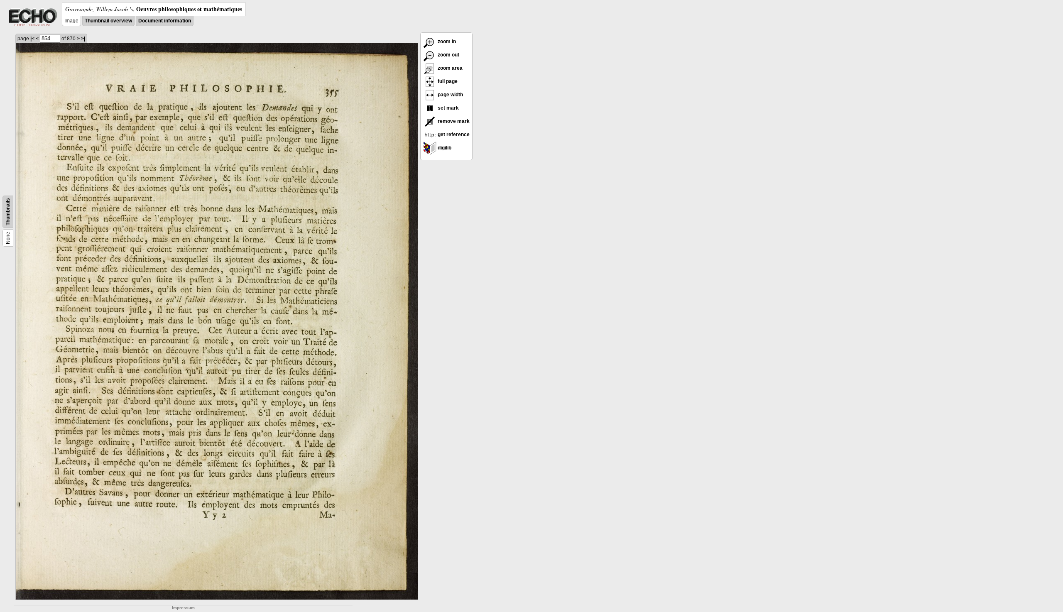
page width (449, 95)
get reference (453, 134)
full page (447, 81)
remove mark (453, 121)
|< (32, 39)
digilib (443, 148)
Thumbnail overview (108, 21)
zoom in (446, 41)
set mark (447, 108)
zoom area (449, 68)
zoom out (447, 55)
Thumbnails (8, 211)
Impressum (183, 607)
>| (83, 39)
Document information (164, 21)
